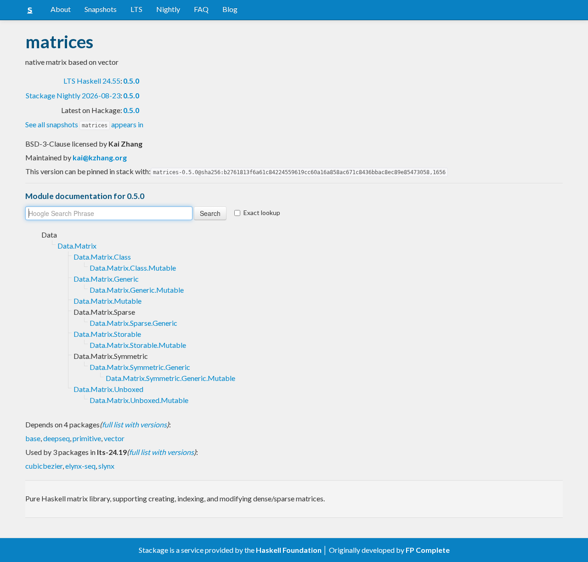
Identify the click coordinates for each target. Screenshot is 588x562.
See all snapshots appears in (84, 124)
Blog (229, 9)
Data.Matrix (76, 245)
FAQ (201, 9)
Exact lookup (261, 212)
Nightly (168, 9)
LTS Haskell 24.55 (91, 80)
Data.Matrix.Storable (107, 333)
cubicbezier (43, 465)
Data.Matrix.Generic (106, 278)
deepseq (56, 438)
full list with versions (134, 424)
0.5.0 (131, 80)
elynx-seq (80, 465)
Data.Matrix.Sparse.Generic (133, 322)
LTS (136, 9)
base (32, 438)
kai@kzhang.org (100, 157)
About (61, 9)
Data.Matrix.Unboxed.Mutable (139, 400)
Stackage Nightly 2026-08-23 (73, 95)
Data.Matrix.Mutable (107, 300)
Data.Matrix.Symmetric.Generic (140, 367)
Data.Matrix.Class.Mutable (133, 267)
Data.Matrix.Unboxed (108, 389)
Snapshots (101, 9)
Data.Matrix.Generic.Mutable (137, 289)
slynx (106, 465)
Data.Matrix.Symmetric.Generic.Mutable (170, 378)
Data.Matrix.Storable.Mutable (138, 345)
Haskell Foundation (289, 549)
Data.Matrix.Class (102, 256)
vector (114, 438)
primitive (87, 438)
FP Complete (428, 549)
